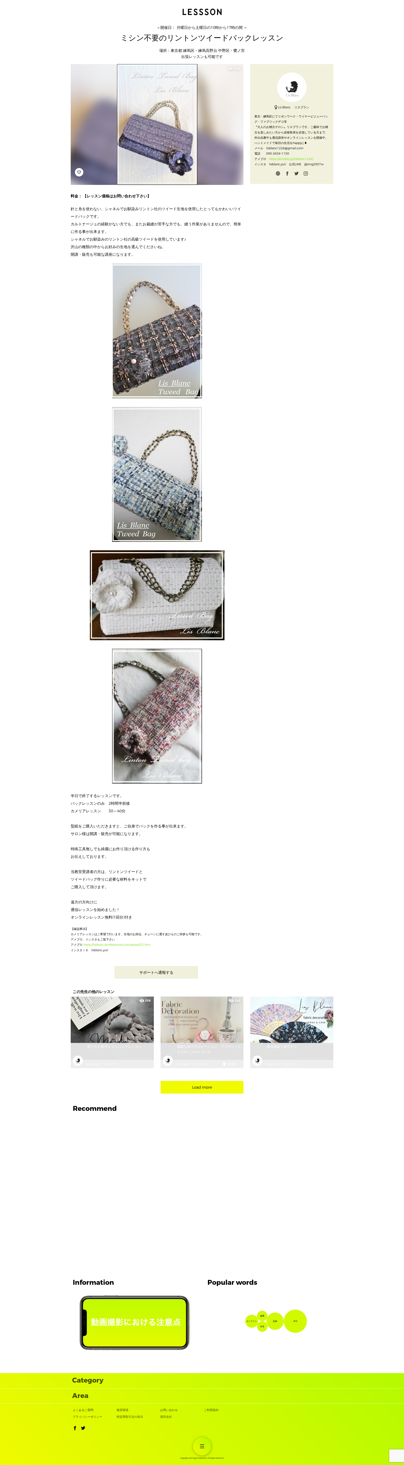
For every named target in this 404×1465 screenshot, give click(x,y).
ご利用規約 (211, 1410)
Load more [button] (202, 1087)
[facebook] (287, 174)
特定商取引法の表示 (130, 1417)
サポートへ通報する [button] (156, 972)
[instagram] (306, 174)
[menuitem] (202, 1446)
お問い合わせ (169, 1410)
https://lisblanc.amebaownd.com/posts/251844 (117, 945)
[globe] (278, 174)
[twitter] (296, 174)
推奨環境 (122, 1410)
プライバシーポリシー (87, 1417)
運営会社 (166, 1417)
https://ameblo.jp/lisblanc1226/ (291, 159)
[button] (75, 1429)
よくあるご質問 (83, 1410)
